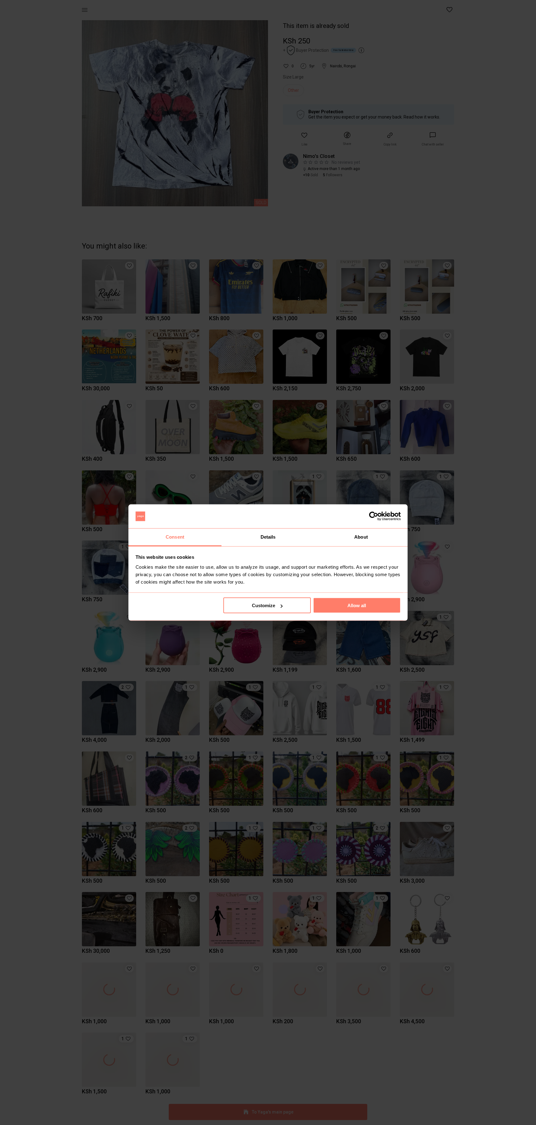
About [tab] (361, 536)
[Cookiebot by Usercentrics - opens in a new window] (373, 516)
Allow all (356, 605)
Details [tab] (268, 536)
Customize (263, 605)
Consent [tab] (175, 536)
